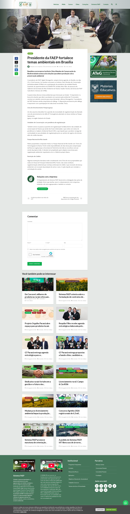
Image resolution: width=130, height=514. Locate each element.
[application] (24, 465)
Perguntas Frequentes (75, 464)
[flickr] (97, 490)
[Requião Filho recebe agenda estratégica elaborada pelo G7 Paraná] (72, 313)
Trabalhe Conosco (74, 482)
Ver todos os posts (42, 188)
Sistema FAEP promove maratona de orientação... (36, 441)
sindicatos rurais (24, 492)
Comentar (60, 66)
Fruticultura (63, 371)
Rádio (61, 373)
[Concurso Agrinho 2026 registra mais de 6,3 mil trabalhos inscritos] (72, 401)
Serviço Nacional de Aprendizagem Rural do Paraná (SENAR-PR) (23, 490)
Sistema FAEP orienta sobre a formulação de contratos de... (72, 295)
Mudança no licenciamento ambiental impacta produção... (38, 412)
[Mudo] (30, 471)
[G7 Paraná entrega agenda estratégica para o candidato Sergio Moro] (38, 342)
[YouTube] (110, 486)
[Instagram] (97, 486)
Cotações (85, 4)
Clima (77, 4)
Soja (44, 312)
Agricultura (29, 310)
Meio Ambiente (72, 371)
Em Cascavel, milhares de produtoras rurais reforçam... (37, 295)
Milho (39, 312)
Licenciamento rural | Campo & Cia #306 (71, 382)
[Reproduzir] (15, 471)
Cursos (70, 4)
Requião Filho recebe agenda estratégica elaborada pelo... (71, 324)
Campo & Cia (76, 368)
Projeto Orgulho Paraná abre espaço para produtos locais (37, 324)
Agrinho (62, 397)
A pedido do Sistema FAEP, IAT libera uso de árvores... (70, 441)
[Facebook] (101, 486)
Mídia (63, 4)
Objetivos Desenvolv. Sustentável (78, 479)
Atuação (30, 53)
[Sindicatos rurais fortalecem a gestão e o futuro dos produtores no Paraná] (38, 371)
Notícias (56, 4)
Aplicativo (71, 475)
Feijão (34, 312)
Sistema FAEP (95, 4)
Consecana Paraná (101, 468)
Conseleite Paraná (101, 472)
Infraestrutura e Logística (72, 281)
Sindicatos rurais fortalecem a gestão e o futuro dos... (38, 382)
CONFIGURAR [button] (100, 509)
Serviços (34, 368)
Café (41, 310)
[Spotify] (101, 490)
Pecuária (79, 371)
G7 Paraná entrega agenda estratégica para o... (36, 353)
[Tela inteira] (33, 471)
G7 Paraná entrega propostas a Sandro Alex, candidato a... (72, 353)
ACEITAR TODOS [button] (111, 509)
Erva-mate (28, 312)
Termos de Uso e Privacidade (77, 486)
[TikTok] (114, 486)
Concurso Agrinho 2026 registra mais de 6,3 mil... (69, 412)
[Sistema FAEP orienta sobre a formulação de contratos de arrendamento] (72, 284)
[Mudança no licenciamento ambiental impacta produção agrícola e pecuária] (38, 401)
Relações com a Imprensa (36, 66)
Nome (29, 242)
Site (65, 242)
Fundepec (98, 475)
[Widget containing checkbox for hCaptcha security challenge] (40, 254)
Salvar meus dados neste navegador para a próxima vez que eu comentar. (47, 249)
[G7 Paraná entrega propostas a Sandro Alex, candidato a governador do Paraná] (72, 342)
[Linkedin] (105, 486)
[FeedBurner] (105, 490)
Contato (106, 4)
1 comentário (42, 298)
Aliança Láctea (100, 464)
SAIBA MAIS (23, 512)
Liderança (34, 281)
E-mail (48, 242)
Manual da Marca (73, 472)
